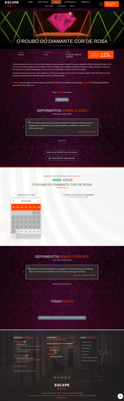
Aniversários (86, 361)
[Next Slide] (100, 126)
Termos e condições (89, 373)
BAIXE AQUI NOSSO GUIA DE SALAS (62, 150)
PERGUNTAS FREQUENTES (63, 156)
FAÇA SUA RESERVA (110, 4)
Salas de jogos (87, 358)
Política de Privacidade (90, 370)
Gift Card (85, 367)
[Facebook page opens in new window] (58, 390)
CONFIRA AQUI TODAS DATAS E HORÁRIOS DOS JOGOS (62, 330)
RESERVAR (62, 100)
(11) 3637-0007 (21, 379)
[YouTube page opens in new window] (62, 390)
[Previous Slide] (23, 126)
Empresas (85, 364)
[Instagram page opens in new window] (55, 390)
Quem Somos (86, 355)
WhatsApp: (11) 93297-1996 (26, 384)
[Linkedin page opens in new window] (69, 390)
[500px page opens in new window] (65, 390)
